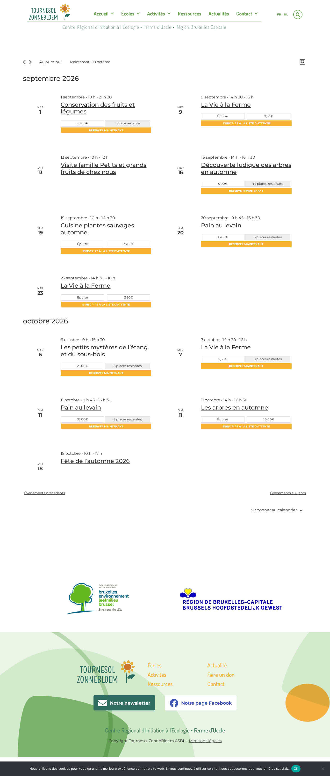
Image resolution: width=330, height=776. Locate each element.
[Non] (322, 768)
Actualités (218, 13)
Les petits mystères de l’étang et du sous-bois (104, 351)
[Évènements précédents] (24, 62)
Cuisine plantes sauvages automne (97, 229)
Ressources (189, 13)
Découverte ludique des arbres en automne (246, 168)
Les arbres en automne (234, 407)
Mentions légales (205, 741)
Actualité (217, 665)
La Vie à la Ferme (226, 104)
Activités (156, 13)
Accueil (101, 13)
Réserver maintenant (106, 130)
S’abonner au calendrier (274, 510)
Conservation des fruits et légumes (98, 108)
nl (286, 14)
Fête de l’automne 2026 (95, 460)
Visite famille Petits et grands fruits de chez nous (103, 168)
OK (296, 768)
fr (279, 14)
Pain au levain (221, 225)
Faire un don (221, 674)
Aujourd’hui (50, 62)
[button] (297, 14)
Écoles (127, 13)
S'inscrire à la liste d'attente (246, 123)
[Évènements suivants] (30, 62)
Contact (244, 13)
